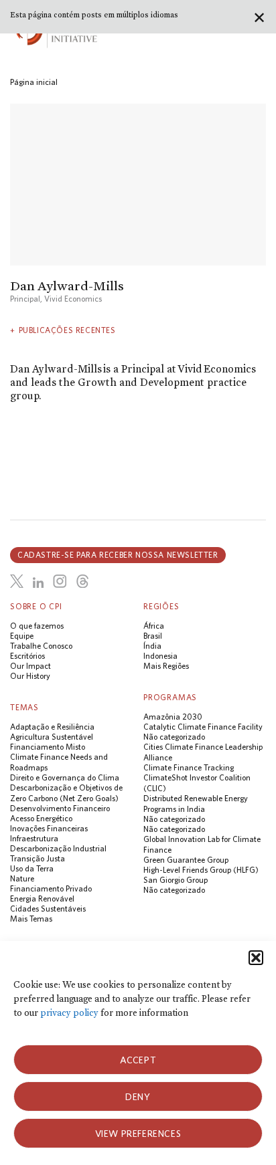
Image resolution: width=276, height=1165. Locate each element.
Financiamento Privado (51, 888)
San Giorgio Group (175, 879)
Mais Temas (31, 918)
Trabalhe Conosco (41, 645)
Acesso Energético (41, 818)
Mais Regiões (166, 665)
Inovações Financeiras (49, 828)
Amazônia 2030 (172, 716)
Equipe (21, 635)
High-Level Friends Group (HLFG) (201, 869)
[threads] (82, 581)
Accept (138, 1060)
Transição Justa (37, 858)
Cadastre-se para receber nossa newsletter (117, 554)
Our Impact (30, 665)
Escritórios (27, 655)
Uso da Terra (32, 868)
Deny (137, 1096)
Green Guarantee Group (185, 859)
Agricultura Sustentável (51, 736)
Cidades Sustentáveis (48, 908)
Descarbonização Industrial (58, 848)
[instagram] (59, 581)
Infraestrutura (34, 838)
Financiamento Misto (47, 746)
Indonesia (160, 655)
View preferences (138, 1133)
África (153, 625)
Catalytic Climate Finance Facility (203, 726)
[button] (256, 957)
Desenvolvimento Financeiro (60, 808)
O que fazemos (37, 625)
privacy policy (69, 1013)
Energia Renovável (42, 898)
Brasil (152, 635)
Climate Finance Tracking (188, 767)
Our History (30, 675)
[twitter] (16, 581)
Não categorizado (174, 736)
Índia (152, 645)
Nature (22, 878)
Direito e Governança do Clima (64, 777)
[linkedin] (38, 583)
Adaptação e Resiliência (52, 726)
